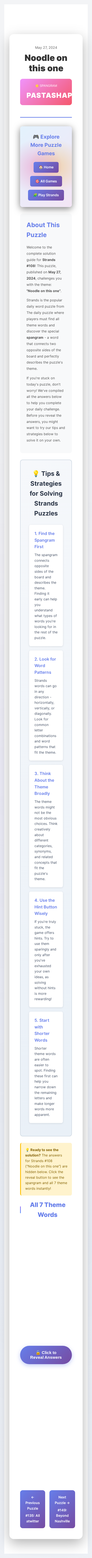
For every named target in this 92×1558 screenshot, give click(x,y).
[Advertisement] (46, 1251)
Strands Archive (55, 20)
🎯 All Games (46, 181)
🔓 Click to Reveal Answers (46, 1355)
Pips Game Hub (25, 20)
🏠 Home (46, 167)
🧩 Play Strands (46, 195)
